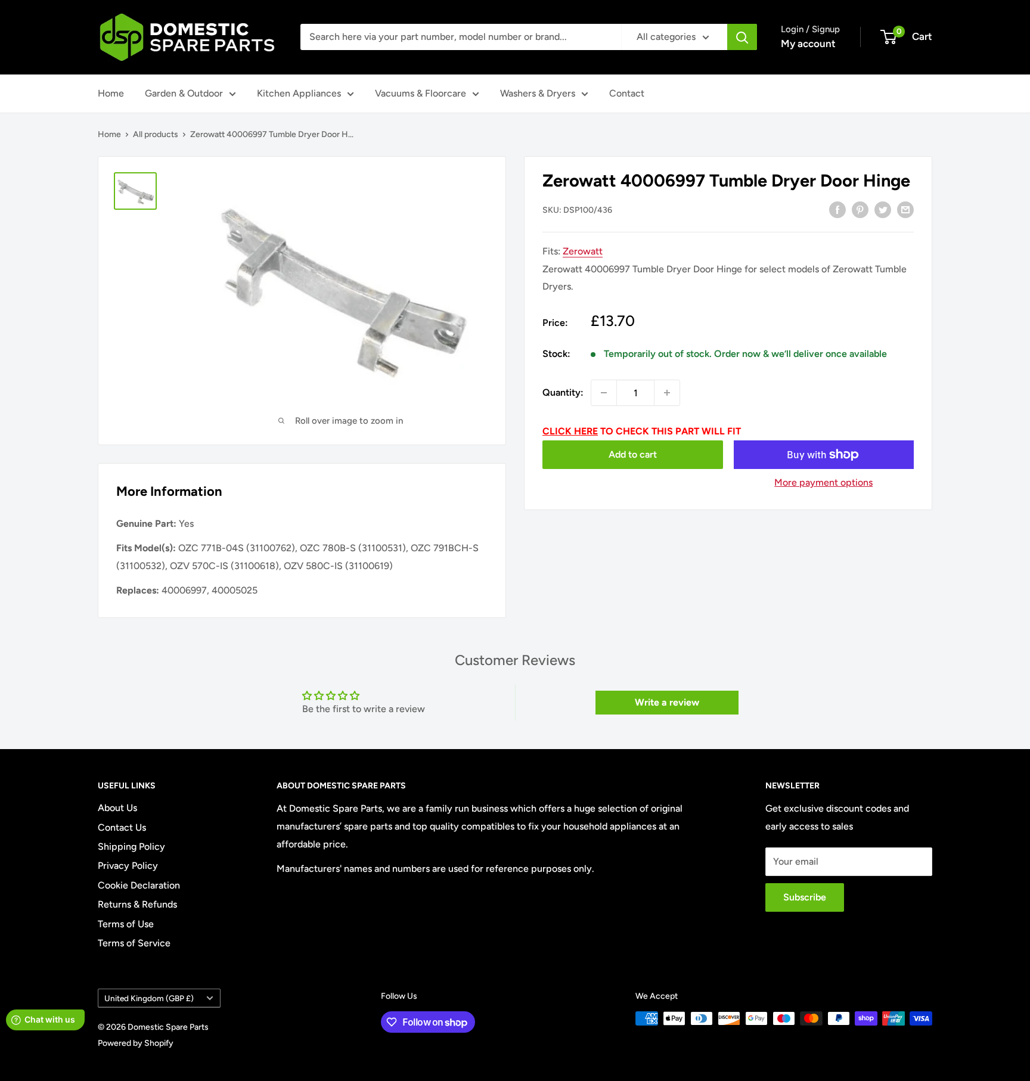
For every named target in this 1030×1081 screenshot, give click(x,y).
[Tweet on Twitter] (882, 209)
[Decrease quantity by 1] (603, 392)
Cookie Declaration (139, 885)
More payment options (823, 482)
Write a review (667, 702)
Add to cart (633, 454)
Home (111, 93)
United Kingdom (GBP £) (149, 998)
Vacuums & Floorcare (420, 93)
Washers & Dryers (537, 93)
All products (155, 134)
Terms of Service (134, 943)
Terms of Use (126, 924)
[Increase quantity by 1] (667, 392)
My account (808, 43)
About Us (117, 807)
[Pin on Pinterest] (860, 209)
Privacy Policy (128, 865)
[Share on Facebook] (837, 209)
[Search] (742, 37)
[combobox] (460, 37)
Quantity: (563, 392)
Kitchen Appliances (299, 93)
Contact (626, 93)
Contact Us (122, 827)
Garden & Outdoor (184, 93)
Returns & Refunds (137, 904)
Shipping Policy (131, 846)
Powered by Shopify (135, 1043)
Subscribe (804, 897)
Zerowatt (583, 251)
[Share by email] (905, 209)
